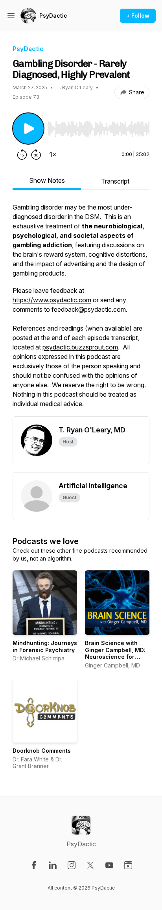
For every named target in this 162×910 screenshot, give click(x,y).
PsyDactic (53, 15)
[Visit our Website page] (128, 865)
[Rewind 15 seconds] (22, 154)
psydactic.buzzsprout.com (80, 347)
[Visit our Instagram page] (71, 865)
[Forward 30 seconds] (36, 154)
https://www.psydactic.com (52, 300)
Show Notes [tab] (47, 180)
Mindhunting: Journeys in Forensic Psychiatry (45, 646)
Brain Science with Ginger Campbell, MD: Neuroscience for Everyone (115, 653)
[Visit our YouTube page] (109, 865)
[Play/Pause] (28, 128)
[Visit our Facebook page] (34, 865)
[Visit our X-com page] (90, 865)
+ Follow (137, 15)
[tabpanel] (81, 309)
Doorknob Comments (42, 750)
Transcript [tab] (115, 181)
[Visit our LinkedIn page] (53, 865)
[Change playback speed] (53, 154)
